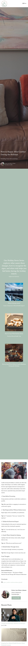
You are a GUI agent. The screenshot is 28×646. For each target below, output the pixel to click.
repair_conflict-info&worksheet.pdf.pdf (12, 582)
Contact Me (16, 598)
